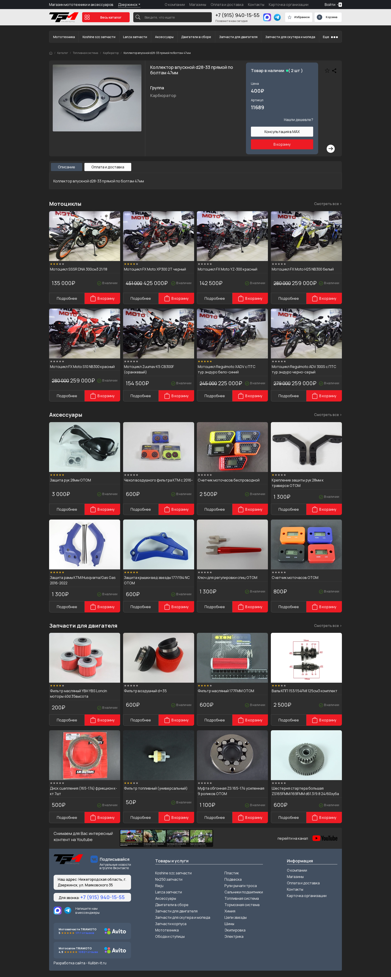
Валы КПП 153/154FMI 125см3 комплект (304, 690)
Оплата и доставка (227, 4)
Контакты (256, 4)
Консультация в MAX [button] (282, 131)
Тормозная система (242, 904)
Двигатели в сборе (196, 37)
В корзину (282, 144)
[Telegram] (277, 17)
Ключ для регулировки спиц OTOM (227, 577)
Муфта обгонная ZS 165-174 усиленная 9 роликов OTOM (231, 791)
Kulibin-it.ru (97, 962)
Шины (229, 923)
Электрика (233, 936)
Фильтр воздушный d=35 (145, 690)
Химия (229, 911)
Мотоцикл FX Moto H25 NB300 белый (303, 269)
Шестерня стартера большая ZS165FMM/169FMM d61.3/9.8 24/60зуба (305, 791)
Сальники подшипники (243, 892)
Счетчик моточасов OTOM (295, 577)
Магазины (197, 4)
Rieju (159, 885)
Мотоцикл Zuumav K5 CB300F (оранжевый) (149, 369)
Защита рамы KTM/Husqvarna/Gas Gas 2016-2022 (83, 580)
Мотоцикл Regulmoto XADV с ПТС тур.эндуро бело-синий (226, 369)
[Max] (267, 17)
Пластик (231, 873)
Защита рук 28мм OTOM (70, 480)
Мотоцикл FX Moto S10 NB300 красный (82, 366)
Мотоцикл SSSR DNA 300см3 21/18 (78, 269)
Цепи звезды (235, 917)
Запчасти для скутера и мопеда (290, 37)
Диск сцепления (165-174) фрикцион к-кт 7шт (83, 791)
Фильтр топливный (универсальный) (156, 788)
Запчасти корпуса (170, 923)
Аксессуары (164, 37)
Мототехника (64, 37)
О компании (175, 4)
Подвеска (233, 879)
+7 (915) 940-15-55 (237, 15)
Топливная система (85, 53)
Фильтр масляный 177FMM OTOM (226, 690)
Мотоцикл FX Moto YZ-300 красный (227, 269)
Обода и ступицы (170, 936)
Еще (326, 37)
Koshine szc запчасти (99, 37)
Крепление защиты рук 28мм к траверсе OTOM (298, 483)
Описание (66, 166)
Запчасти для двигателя (238, 37)
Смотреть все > (328, 203)
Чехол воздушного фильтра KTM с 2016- (158, 480)
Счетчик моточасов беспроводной (229, 480)
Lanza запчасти (135, 37)
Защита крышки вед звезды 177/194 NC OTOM (157, 580)
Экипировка (235, 930)
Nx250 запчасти (168, 879)
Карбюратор (111, 53)
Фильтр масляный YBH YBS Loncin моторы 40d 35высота (78, 693)
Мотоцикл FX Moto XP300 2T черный (155, 269)
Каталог (62, 53)
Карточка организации (288, 4)
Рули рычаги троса (240, 885)
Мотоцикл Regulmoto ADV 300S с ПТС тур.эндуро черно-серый (304, 369)
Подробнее (67, 298)
